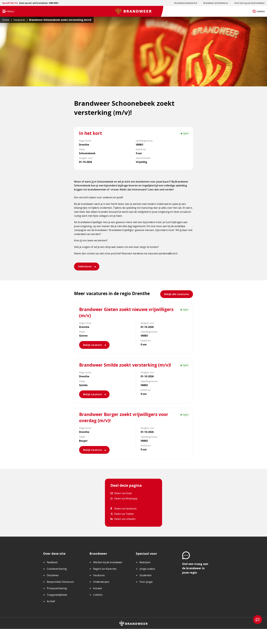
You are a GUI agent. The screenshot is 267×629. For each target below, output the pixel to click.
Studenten (146, 575)
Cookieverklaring (57, 568)
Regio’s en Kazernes (105, 568)
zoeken (260, 11)
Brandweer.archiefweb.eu (215, 3)
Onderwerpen (101, 581)
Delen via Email (123, 493)
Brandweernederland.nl (185, 3)
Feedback (52, 562)
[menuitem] (185, 3)
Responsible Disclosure (60, 581)
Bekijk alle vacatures (176, 294)
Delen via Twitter (124, 514)
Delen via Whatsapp (125, 498)
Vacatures (99, 575)
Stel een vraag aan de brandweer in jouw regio (195, 568)
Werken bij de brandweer (107, 562)
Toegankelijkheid (57, 594)
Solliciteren (85, 266)
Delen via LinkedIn (125, 519)
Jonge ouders (147, 568)
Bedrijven (145, 562)
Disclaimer (53, 575)
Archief (51, 601)
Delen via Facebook (125, 508)
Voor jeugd (146, 581)
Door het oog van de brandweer (250, 3)
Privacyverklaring (57, 588)
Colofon (97, 594)
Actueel (97, 588)
